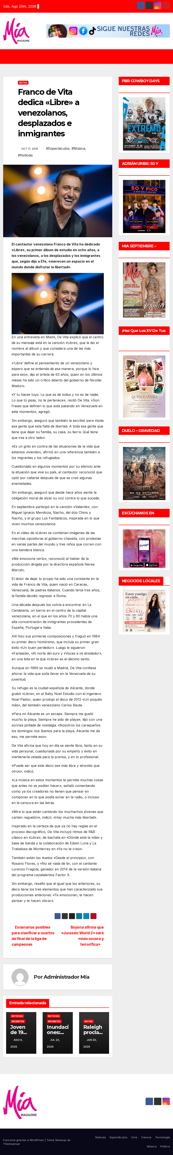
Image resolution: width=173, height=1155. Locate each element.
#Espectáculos (57, 148)
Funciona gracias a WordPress (24, 1140)
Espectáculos (118, 1137)
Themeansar (11, 1143)
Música (152, 1146)
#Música (78, 148)
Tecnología (162, 1137)
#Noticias (25, 155)
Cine (134, 1137)
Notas (23, 82)
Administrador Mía (66, 977)
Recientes (18, 1021)
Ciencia (146, 1137)
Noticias (17, 1016)
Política (165, 1146)
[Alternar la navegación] (90, 56)
